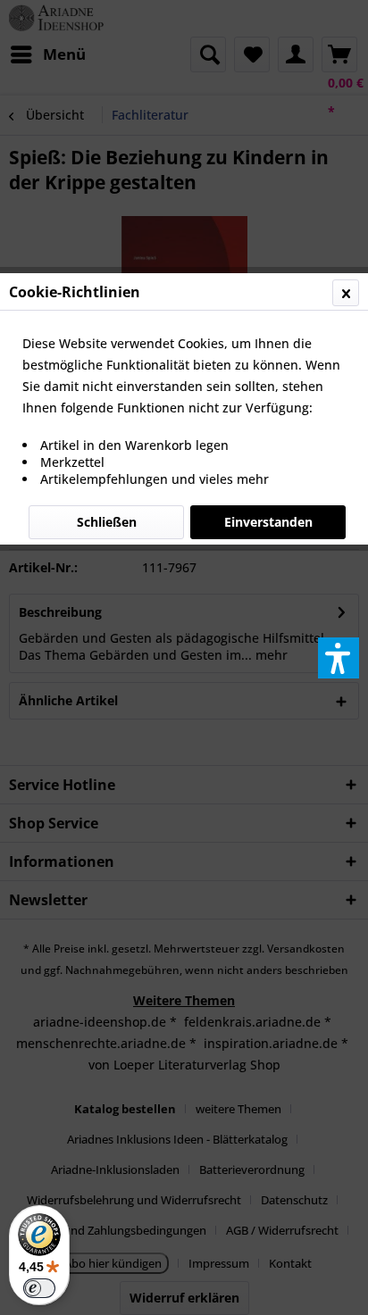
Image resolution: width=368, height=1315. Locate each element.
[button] (338, 657)
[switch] (39, 1288)
